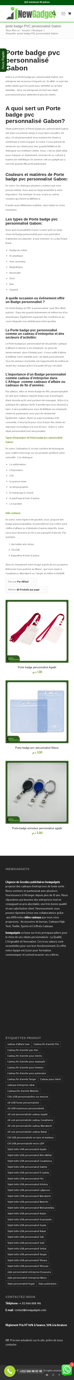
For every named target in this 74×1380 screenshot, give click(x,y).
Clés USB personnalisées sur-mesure (27, 1096)
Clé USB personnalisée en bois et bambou (30, 1137)
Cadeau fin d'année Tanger (21, 1079)
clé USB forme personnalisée (23, 1102)
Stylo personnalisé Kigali (21, 1283)
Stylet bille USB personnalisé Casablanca (29, 1161)
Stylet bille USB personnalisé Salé (25, 1242)
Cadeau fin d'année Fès (46, 1044)
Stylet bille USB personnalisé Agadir (27, 1149)
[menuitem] (52, 13)
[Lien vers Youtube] (47, 1375)
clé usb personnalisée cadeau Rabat (27, 1131)
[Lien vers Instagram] (53, 1375)
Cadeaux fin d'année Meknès (23, 1091)
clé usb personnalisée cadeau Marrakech (29, 1125)
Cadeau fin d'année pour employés (26, 1061)
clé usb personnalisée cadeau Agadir (27, 1114)
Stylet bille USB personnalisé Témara (27, 1260)
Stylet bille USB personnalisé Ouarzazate (29, 1219)
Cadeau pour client (50, 1079)
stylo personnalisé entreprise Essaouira (29, 1272)
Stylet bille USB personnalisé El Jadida (28, 1172)
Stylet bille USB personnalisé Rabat (26, 1231)
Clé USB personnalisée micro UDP (25, 1143)
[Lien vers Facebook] (59, 1375)
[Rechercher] (52, 13)
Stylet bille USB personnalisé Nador (26, 1213)
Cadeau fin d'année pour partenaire (26, 1073)
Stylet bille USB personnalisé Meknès (27, 1201)
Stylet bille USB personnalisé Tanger (27, 1254)
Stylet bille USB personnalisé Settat (26, 1248)
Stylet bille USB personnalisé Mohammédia (30, 1207)
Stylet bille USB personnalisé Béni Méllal (29, 1155)
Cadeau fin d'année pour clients (24, 1055)
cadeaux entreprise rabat (21, 1085)
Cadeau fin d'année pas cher (22, 1050)
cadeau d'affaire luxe (18, 1044)
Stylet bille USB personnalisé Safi (25, 1236)
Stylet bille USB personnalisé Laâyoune (28, 1190)
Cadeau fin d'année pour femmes (25, 1067)
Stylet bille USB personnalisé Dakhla (27, 1166)
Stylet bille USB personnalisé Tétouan (27, 1266)
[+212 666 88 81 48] (9, 1371)
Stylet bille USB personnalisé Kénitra (27, 1184)
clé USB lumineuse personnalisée (25, 1108)
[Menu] (63, 13)
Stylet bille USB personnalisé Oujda (26, 1225)
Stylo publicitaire (47, 1283)
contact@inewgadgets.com (30, 1310)
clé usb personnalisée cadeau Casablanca (30, 1120)
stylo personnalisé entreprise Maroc (27, 1277)
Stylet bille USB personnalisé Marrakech (29, 1196)
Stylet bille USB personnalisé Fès (25, 1178)
